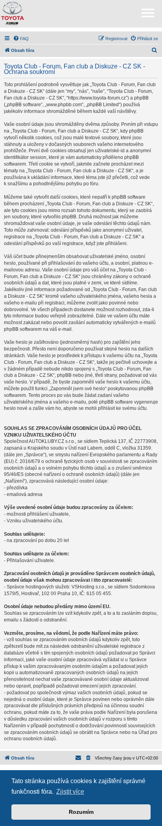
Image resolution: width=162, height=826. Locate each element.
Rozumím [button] (81, 812)
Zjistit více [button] (70, 791)
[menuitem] (21, 38)
